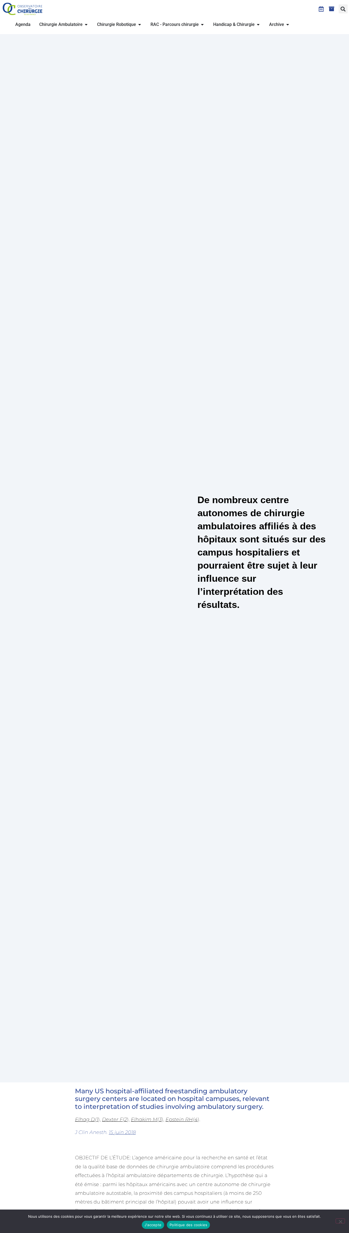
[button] (343, 8)
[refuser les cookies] (340, 1221)
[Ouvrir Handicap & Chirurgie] (258, 24)
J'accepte (153, 1225)
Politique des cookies (188, 1225)
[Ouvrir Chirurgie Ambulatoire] (86, 24)
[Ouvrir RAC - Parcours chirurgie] (202, 24)
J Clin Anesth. (105, 1132)
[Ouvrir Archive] (287, 24)
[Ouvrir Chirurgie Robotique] (139, 24)
